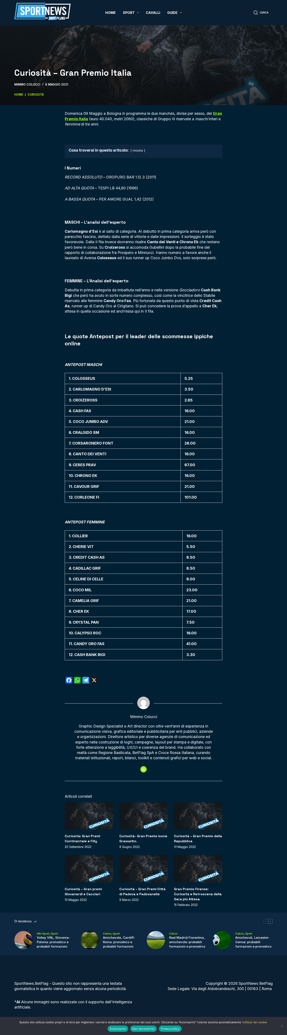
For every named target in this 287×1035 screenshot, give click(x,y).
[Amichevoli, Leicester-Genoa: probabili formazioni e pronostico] (222, 940)
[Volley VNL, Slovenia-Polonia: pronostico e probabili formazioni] (23, 940)
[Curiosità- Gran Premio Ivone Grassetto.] (143, 815)
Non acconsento (143, 1028)
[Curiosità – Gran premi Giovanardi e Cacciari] (89, 868)
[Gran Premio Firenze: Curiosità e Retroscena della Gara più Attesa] (198, 868)
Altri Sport (43, 933)
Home (110, 13)
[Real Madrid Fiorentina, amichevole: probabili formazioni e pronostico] (156, 940)
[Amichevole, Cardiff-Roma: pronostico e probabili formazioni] (89, 940)
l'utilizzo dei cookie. (255, 1022)
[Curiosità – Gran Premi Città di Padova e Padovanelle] (143, 868)
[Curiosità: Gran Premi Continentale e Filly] (89, 815)
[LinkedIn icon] (143, 769)
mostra (138, 150)
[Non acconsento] (282, 1026)
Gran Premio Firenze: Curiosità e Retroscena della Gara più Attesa (198, 894)
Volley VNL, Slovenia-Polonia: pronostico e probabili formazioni (53, 942)
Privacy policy (170, 1028)
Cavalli (153, 13)
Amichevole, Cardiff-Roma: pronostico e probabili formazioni (119, 942)
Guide (172, 13)
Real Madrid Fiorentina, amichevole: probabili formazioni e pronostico (187, 942)
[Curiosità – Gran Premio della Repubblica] (198, 815)
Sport (129, 13)
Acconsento (118, 1028)
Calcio (107, 933)
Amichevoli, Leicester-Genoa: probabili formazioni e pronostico (253, 942)
